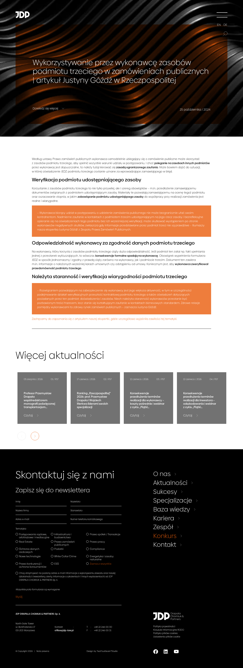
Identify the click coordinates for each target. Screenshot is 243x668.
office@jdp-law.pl (64, 630)
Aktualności (170, 482)
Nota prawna (42, 651)
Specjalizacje (172, 500)
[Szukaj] (225, 33)
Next (35, 436)
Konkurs (165, 535)
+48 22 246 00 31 (102, 630)
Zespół (163, 526)
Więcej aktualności (60, 355)
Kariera (163, 518)
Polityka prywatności (164, 626)
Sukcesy (165, 491)
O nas (162, 473)
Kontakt (164, 544)
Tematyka (21, 528)
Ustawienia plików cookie (166, 636)
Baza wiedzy (171, 509)
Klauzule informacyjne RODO (168, 629)
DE (225, 24)
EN (219, 24)
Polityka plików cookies (165, 633)
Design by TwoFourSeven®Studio (102, 651)
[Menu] (222, 14)
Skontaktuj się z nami (65, 475)
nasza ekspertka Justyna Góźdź (57, 229)
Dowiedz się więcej (46, 108)
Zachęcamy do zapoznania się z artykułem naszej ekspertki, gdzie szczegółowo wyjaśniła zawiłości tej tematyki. (104, 319)
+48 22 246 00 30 (103, 627)
